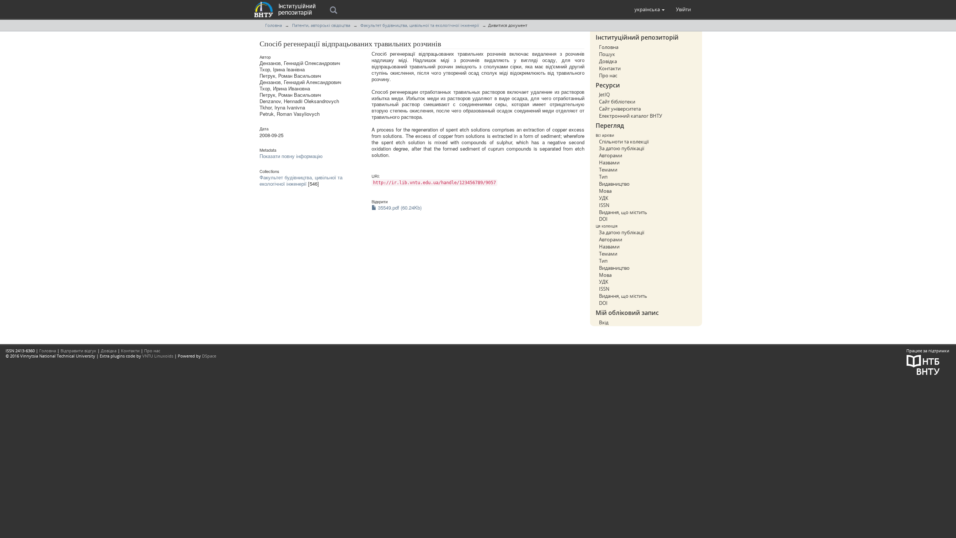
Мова (605, 191)
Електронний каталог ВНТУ (630, 115)
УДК (603, 198)
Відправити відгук (78, 350)
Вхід (603, 322)
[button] (649, 9)
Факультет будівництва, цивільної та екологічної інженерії (419, 25)
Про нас (608, 75)
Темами (608, 169)
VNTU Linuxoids (157, 356)
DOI (603, 219)
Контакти (610, 68)
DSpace (209, 356)
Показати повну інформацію (291, 156)
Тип (603, 176)
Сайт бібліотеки (617, 101)
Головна (273, 25)
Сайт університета (620, 108)
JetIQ (604, 94)
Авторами (610, 155)
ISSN (604, 205)
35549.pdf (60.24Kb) (399, 207)
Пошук (607, 54)
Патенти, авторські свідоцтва (321, 25)
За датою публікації (621, 148)
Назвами (609, 162)
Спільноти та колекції (624, 141)
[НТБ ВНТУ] (923, 364)
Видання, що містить (623, 212)
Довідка (608, 61)
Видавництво (614, 183)
